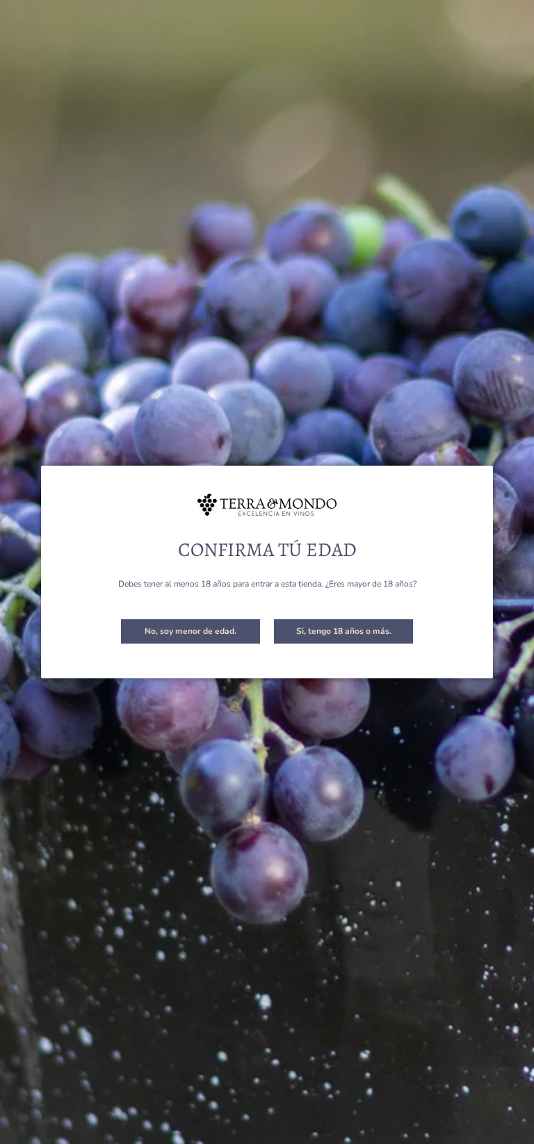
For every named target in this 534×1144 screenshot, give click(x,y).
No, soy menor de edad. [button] (190, 631)
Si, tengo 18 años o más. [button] (343, 631)
